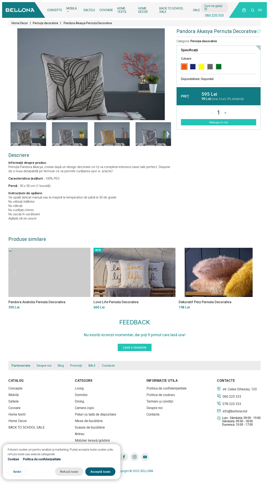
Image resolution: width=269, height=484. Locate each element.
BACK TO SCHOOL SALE (171, 10)
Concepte (54, 10)
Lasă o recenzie (134, 347)
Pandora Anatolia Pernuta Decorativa (36, 302)
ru (260, 10)
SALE (196, 10)
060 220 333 (214, 15)
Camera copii (84, 408)
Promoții (76, 365)
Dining (79, 401)
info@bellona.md (234, 411)
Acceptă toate (100, 471)
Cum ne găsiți (213, 6)
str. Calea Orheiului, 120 (239, 389)
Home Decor (143, 10)
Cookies (13, 459)
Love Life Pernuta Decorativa (116, 302)
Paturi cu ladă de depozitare (95, 414)
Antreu (79, 434)
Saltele (89, 10)
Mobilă (71, 8)
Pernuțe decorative (45, 23)
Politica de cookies (160, 395)
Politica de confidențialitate (42, 459)
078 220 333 (231, 404)
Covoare (106, 10)
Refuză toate (69, 471)
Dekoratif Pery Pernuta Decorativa (205, 302)
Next (168, 134)
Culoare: (186, 58)
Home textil (122, 10)
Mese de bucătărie (89, 421)
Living (79, 388)
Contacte (108, 365)
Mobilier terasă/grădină (92, 440)
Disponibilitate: (197, 79)
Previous (12, 134)
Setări (17, 471)
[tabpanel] (28, 134)
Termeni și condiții (159, 401)
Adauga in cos (218, 122)
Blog (61, 365)
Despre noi (44, 365)
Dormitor (81, 395)
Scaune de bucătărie (90, 427)
